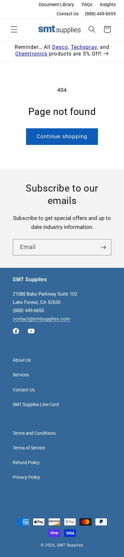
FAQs (87, 4)
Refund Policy (26, 462)
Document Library (56, 4)
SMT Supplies (70, 545)
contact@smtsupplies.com (41, 319)
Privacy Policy (26, 477)
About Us (22, 360)
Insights (108, 4)
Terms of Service (29, 447)
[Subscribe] (103, 247)
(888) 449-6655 (100, 13)
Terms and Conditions (34, 433)
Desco (60, 47)
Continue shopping (62, 136)
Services (21, 374)
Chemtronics (31, 54)
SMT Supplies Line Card (36, 404)
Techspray (84, 47)
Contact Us (68, 13)
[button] (14, 29)
